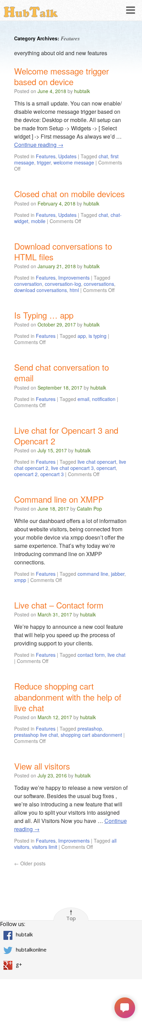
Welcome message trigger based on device (61, 76)
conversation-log (63, 283)
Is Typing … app (43, 315)
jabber (117, 573)
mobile (38, 221)
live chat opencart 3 (72, 467)
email (83, 398)
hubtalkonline (31, 949)
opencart (106, 467)
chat (103, 156)
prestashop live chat (36, 734)
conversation (28, 283)
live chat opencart (97, 461)
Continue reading (38, 145)
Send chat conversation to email (61, 372)
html (74, 290)
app (82, 335)
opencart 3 (52, 474)
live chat (116, 654)
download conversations (40, 290)
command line (93, 573)
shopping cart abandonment (91, 734)
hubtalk (82, 91)
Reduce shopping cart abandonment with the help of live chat (67, 696)
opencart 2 (26, 474)
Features (45, 156)
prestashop (90, 728)
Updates (67, 156)
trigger (44, 162)
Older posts (29, 863)
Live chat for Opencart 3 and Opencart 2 (66, 435)
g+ (19, 964)
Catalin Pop (89, 508)
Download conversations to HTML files (63, 251)
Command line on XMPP (59, 499)
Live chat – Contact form (58, 605)
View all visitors (42, 766)
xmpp (20, 579)
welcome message (73, 162)
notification (103, 398)
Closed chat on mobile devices (69, 194)
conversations (99, 283)
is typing (97, 335)
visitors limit (44, 846)
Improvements (74, 277)
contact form (91, 654)
